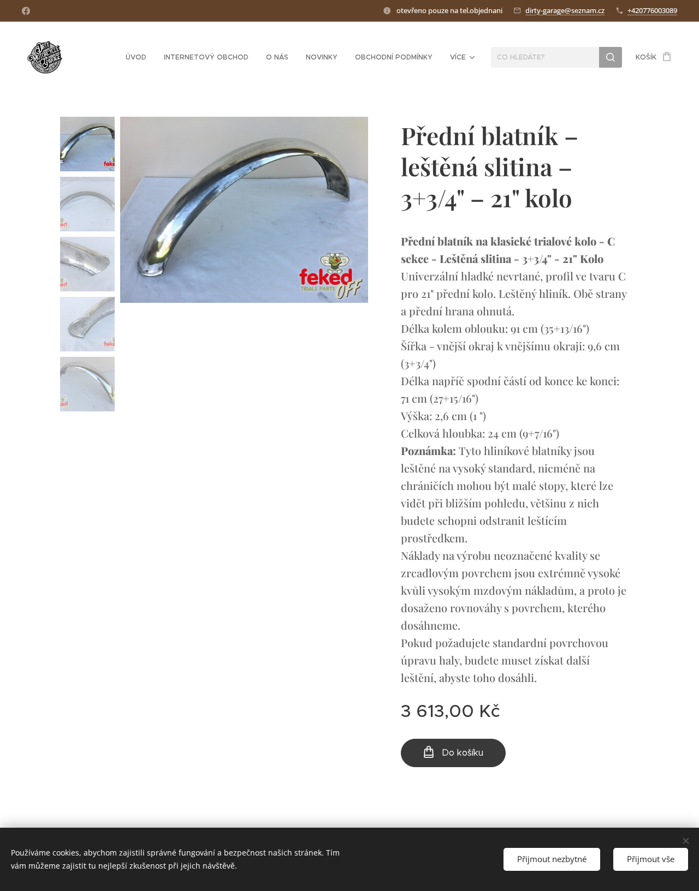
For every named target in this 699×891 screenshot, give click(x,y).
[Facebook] (26, 11)
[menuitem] (139, 57)
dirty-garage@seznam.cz (565, 10)
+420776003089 (652, 10)
